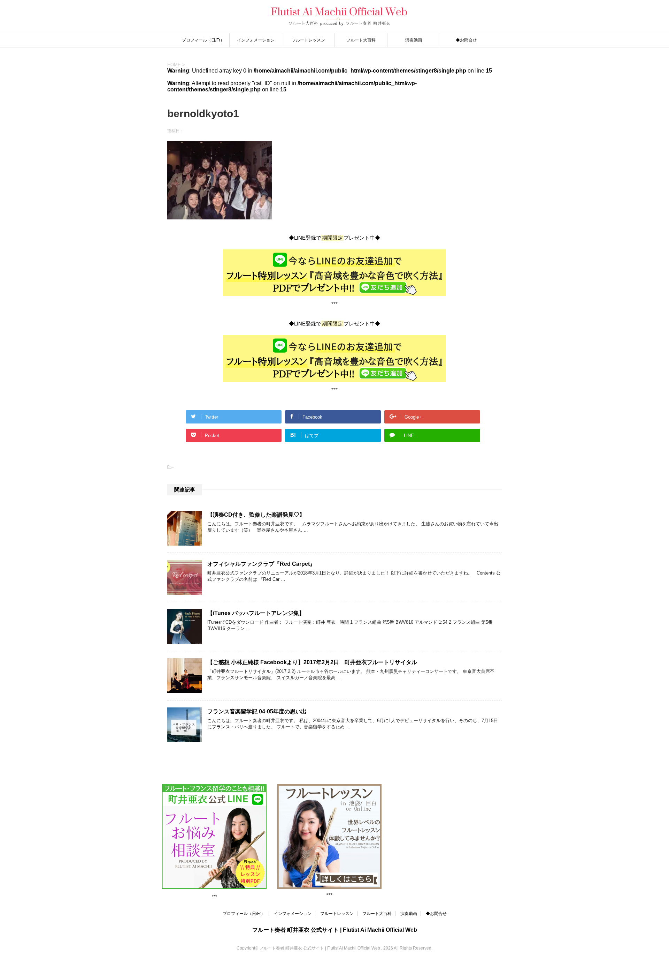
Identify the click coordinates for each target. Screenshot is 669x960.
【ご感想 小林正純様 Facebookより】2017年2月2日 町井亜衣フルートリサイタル (312, 662)
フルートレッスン (308, 40)
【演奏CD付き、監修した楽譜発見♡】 (256, 515)
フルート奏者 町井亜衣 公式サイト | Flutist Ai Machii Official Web (334, 930)
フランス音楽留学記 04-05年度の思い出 (257, 711)
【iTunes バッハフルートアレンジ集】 (256, 613)
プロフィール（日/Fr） (203, 40)
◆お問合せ (466, 40)
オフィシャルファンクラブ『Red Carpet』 (261, 564)
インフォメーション (256, 40)
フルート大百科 (361, 40)
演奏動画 (413, 40)
